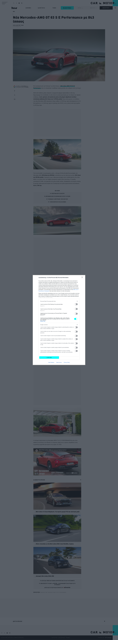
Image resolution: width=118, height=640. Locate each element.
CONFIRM (49, 357)
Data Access (59, 362)
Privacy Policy (67, 362)
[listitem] (59, 301)
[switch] (76, 304)
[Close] (82, 277)
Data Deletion (51, 362)
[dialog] (59, 320)
